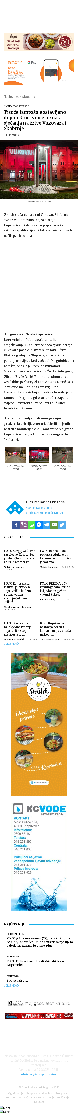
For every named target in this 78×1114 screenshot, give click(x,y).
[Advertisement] (39, 284)
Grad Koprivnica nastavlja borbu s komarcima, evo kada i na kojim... (56, 629)
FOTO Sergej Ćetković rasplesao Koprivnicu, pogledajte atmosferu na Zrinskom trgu (19, 556)
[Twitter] (62, 525)
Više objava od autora (39, 508)
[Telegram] (46, 525)
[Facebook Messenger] (39, 525)
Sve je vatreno (17, 980)
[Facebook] (16, 525)
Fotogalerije (15, 934)
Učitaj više (10, 643)
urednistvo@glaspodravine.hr (44, 513)
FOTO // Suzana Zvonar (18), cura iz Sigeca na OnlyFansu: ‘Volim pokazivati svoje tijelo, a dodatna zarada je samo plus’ (40, 941)
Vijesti (24, 106)
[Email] (54, 525)
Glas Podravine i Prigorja (45, 502)
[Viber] (24, 525)
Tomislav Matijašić (14, 639)
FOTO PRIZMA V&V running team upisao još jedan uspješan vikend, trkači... (55, 589)
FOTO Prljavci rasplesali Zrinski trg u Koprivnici (35, 963)
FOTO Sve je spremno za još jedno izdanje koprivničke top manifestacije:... (19, 629)
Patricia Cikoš (47, 599)
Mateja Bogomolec (14, 567)
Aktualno (28, 96)
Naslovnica (12, 96)
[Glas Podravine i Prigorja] (15, 508)
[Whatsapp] (31, 525)
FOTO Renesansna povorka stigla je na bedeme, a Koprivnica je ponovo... (55, 556)
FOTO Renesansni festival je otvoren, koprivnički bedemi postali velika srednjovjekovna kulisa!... (18, 593)
